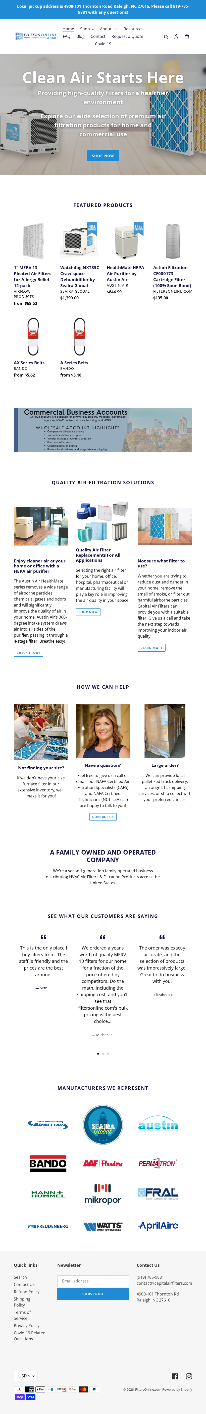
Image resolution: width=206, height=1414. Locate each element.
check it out (28, 653)
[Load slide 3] (108, 1053)
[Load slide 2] (103, 1053)
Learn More (151, 648)
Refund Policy (26, 1291)
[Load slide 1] (97, 1053)
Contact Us (103, 817)
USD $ (24, 1376)
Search (20, 1277)
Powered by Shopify (177, 1389)
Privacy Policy (26, 1325)
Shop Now (103, 155)
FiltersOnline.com (148, 1389)
